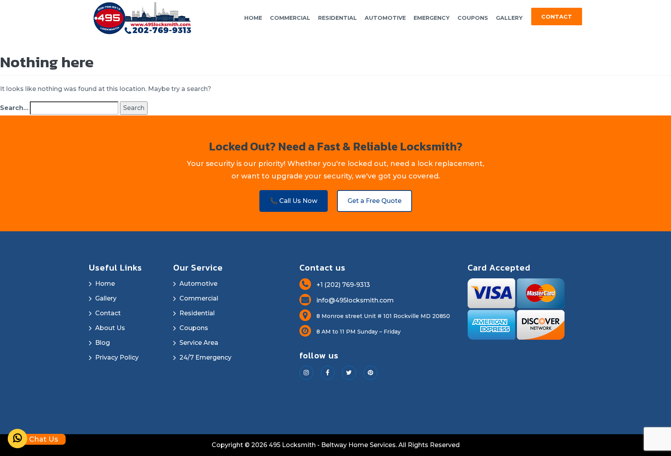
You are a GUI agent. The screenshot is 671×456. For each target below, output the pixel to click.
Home (253, 17)
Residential (337, 17)
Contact (556, 16)
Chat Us (42, 439)
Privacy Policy (117, 357)
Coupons (472, 17)
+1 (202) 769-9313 (342, 284)
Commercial (290, 17)
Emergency (432, 17)
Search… (14, 108)
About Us (110, 328)
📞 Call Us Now (293, 200)
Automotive (385, 17)
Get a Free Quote (375, 200)
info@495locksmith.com (354, 300)
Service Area (198, 342)
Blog (102, 342)
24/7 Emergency (205, 357)
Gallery (509, 17)
